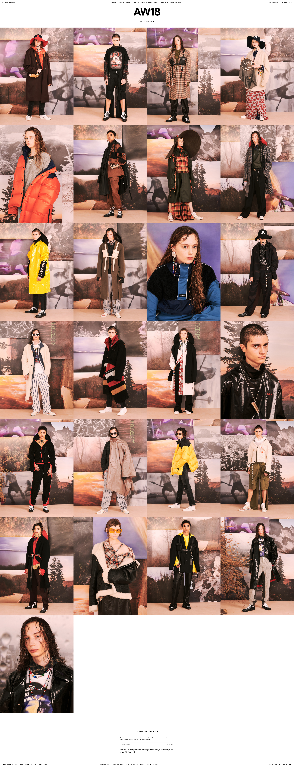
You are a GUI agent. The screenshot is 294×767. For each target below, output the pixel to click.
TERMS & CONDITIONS (9, 764)
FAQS (46, 764)
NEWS (180, 2)
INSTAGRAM (273, 764)
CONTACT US (141, 764)
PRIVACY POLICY (30, 764)
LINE (290, 764)
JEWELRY (115, 2)
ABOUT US (115, 764)
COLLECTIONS (163, 2)
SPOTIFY (285, 764)
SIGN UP (169, 744)
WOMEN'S (129, 2)
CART (290, 2)
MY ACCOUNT (274, 2)
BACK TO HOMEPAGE (147, 21)
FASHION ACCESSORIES (148, 2)
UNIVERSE (173, 2)
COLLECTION (124, 764)
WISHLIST (283, 2)
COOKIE (40, 764)
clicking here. (131, 752)
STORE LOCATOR (152, 764)
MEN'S (121, 2)
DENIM (136, 2)
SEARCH (12, 2)
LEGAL (21, 764)
